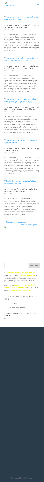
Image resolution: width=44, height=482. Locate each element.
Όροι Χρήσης (15, 478)
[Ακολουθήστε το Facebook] (4, 370)
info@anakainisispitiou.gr (17, 307)
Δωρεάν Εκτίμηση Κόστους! (22, 290)
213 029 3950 (12, 303)
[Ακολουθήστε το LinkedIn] (15, 370)
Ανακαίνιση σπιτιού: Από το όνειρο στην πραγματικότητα (21, 149)
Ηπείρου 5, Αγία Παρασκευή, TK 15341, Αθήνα (17, 348)
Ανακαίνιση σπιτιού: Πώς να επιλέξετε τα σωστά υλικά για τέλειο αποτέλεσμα (21, 67)
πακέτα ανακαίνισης (27, 275)
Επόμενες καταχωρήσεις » (30, 225)
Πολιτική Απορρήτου (26, 478)
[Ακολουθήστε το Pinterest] (15, 376)
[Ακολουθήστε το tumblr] (9, 376)
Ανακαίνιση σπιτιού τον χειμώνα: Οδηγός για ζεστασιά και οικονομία (21, 26)
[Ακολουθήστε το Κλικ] (20, 376)
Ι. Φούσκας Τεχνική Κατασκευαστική (20, 272)
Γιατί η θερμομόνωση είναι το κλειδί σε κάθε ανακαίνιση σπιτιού (21, 190)
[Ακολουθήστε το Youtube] (4, 376)
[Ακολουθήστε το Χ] (9, 370)
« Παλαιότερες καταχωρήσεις (15, 222)
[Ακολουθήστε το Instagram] (20, 370)
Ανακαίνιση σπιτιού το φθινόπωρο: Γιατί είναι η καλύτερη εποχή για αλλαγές (21, 108)
